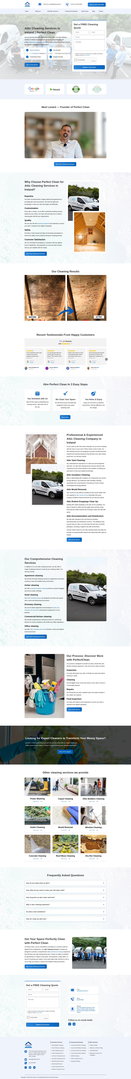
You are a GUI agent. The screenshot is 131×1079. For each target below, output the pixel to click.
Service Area (84, 11)
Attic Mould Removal (57, 1064)
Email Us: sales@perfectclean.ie (52, 4)
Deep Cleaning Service (57, 1053)
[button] (38, 11)
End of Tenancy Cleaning (58, 1048)
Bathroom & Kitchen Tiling (96, 1048)
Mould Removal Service (58, 1061)
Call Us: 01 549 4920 (76, 4)
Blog (93, 11)
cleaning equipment (44, 223)
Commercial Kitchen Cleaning (78, 1045)
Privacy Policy (86, 55)
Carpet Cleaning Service (58, 1066)
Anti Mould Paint (94, 1050)
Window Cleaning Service (58, 1069)
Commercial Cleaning (71, 11)
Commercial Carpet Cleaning (78, 1053)
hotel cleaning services (34, 598)
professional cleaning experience (34, 42)
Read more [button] (29, 358)
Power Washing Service (58, 1050)
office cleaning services (37, 629)
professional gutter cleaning (38, 588)
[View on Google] (26, 368)
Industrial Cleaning (75, 1061)
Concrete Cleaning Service (58, 1056)
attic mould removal (82, 495)
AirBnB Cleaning (75, 1056)
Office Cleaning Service (77, 1058)
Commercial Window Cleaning (78, 1048)
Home (26, 11)
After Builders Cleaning (57, 1045)
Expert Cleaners (35, 50)
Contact (101, 11)
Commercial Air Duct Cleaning (78, 1050)
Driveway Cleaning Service (58, 1058)
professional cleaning (56, 952)
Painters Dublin (93, 1045)
